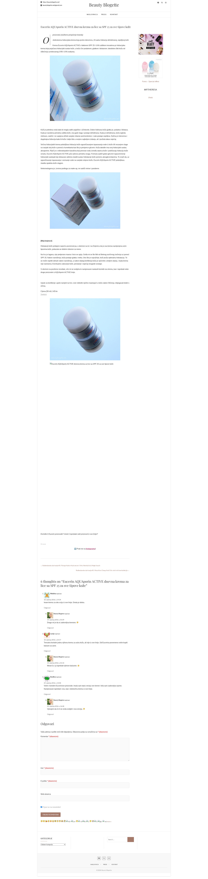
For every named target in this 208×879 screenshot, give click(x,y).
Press (103, 14)
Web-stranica (46, 794)
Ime (47, 768)
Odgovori (47, 608)
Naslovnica (92, 14)
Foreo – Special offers (150, 81)
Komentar (49, 736)
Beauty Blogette (104, 4)
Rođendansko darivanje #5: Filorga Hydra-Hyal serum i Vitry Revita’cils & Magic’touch (70, 565)
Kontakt (114, 14)
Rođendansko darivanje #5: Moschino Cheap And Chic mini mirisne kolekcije (102, 570)
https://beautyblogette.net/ (51, 2)
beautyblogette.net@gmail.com (52, 5)
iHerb (150, 97)
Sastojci (44, 294)
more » (109, 821)
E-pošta (49, 781)
